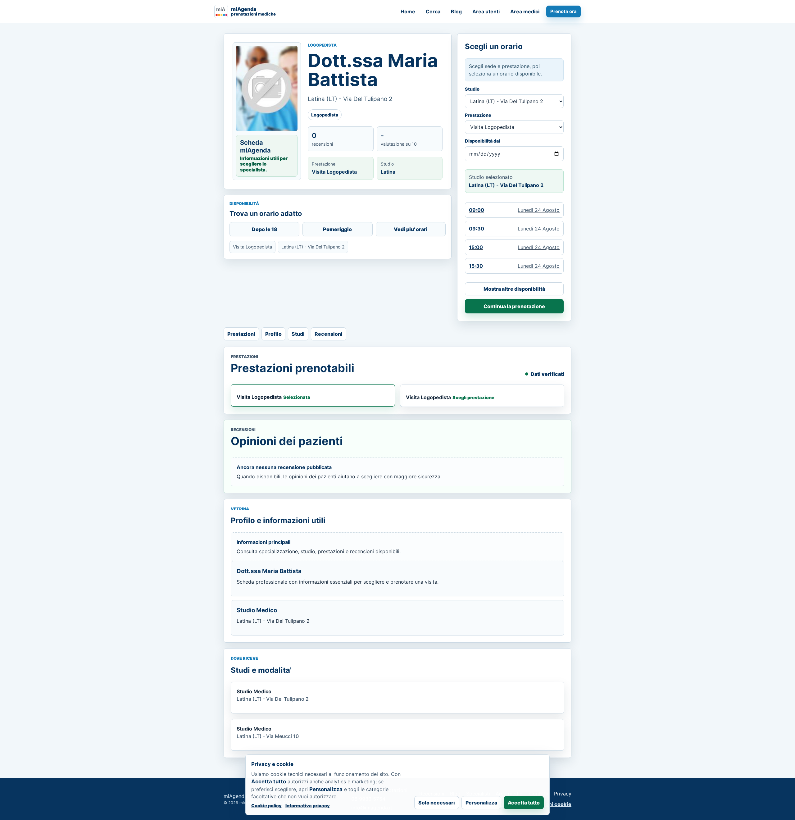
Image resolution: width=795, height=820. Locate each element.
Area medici (524, 11)
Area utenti (486, 11)
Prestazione (478, 115)
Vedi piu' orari (411, 229)
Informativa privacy (307, 805)
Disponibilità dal (482, 141)
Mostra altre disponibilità (514, 289)
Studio (472, 89)
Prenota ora (563, 11)
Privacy (562, 793)
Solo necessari (436, 803)
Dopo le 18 (264, 229)
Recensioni (329, 334)
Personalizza (481, 803)
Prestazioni (241, 334)
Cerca (433, 11)
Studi (298, 334)
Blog (456, 11)
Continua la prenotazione (514, 306)
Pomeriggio (337, 229)
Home (408, 11)
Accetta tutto (524, 803)
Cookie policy (266, 805)
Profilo (273, 334)
